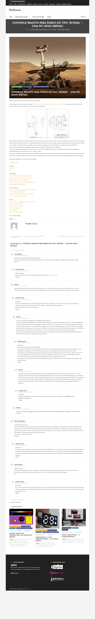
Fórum (49, 17)
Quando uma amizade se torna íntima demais (21, 194)
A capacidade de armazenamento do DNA (20, 178)
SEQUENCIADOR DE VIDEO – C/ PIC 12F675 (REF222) (71, 236)
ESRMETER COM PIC (66, 4)
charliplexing (42, 543)
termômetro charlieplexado (42, 544)
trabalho (15, 567)
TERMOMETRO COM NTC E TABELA (17, 545)
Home (10, 17)
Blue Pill (40, 4)
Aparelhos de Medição (15, 526)
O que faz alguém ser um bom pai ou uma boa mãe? (23, 190)
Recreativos (52, 86)
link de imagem (53, 275)
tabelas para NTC (23, 544)
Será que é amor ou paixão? (16, 206)
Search (82, 16)
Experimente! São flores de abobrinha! (19, 180)
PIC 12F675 (12, 168)
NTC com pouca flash (22, 541)
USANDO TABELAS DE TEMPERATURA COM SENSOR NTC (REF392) (20, 535)
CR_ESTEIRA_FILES (13, 162)
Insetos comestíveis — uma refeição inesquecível (22, 182)
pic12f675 (45, 4)
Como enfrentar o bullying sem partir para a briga (22, 201)
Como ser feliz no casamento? (17, 192)
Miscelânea (12, 528)
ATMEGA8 (35, 4)
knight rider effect (79, 542)
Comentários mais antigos (18, 250)
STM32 (15, 4)
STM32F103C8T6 (22, 4)
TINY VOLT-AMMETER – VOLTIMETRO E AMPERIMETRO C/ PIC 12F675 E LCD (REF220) (27, 237)
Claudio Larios (25, 89)
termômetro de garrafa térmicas (45, 546)
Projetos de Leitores (38, 17)
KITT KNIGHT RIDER (71, 542)
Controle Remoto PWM (16, 86)
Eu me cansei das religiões (16, 212)
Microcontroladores (21, 17)
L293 (10, 170)
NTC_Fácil (12, 542)
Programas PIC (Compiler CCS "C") (41, 86)
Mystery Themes (26, 589)
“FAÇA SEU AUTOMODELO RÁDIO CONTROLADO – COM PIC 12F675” (49, 104)
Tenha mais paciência (15, 208)
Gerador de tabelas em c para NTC (21, 539)
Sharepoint (52, 4)
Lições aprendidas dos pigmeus (17, 184)
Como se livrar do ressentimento (17, 196)
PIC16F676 (58, 4)
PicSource (15, 10)
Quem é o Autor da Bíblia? (16, 203)
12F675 (11, 4)
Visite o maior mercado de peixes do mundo (20, 176)
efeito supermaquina (76, 539)
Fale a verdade (13, 210)
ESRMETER (29, 4)
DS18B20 (48, 543)
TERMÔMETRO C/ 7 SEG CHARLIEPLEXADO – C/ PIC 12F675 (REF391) (47, 539)
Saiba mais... (15, 573)
